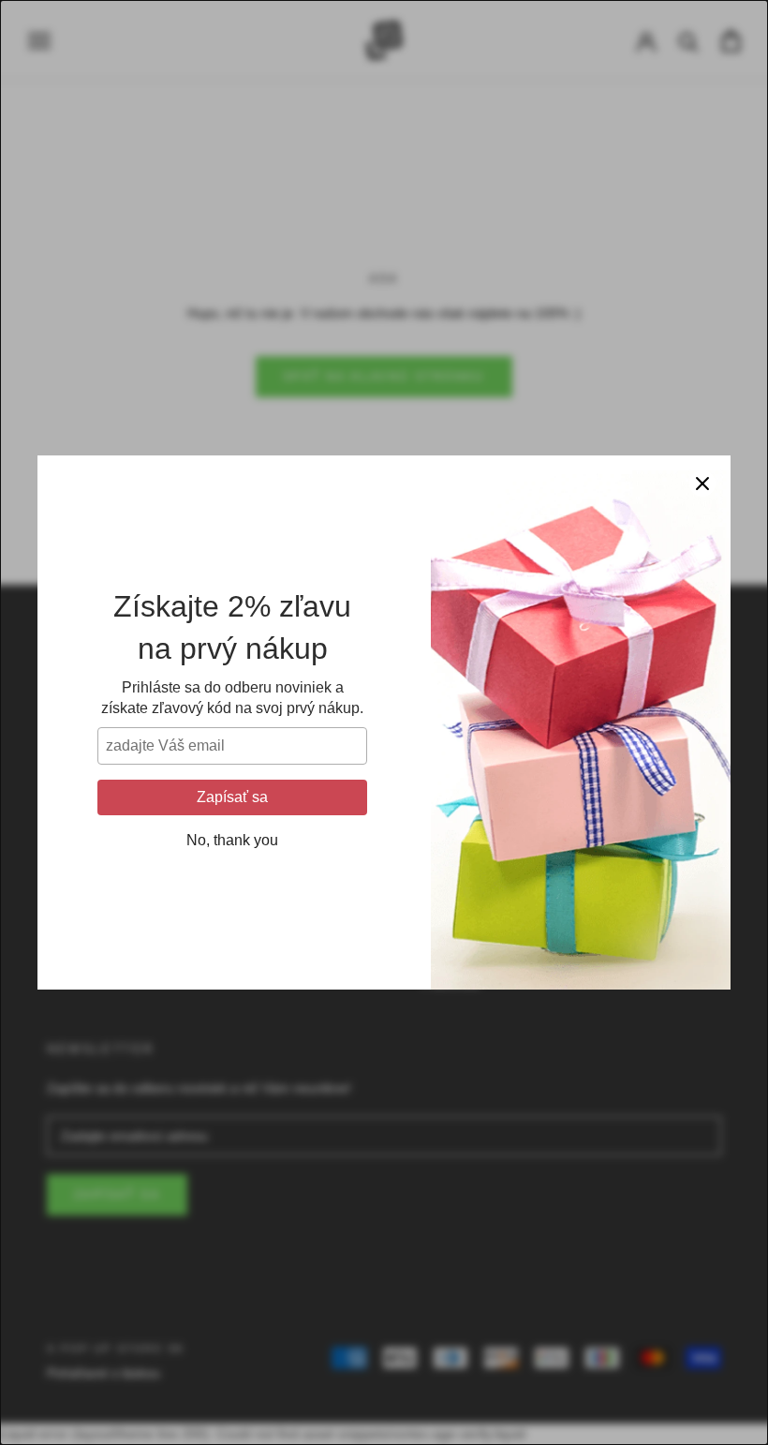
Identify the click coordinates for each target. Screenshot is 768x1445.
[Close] (702, 483)
